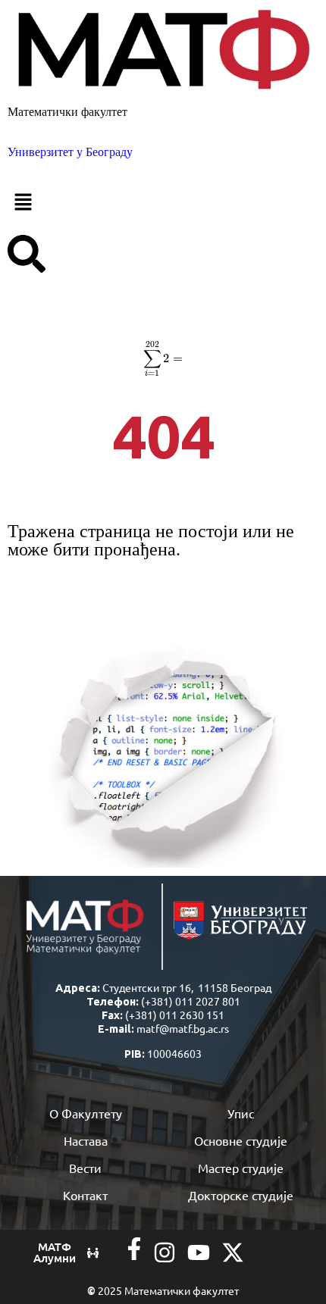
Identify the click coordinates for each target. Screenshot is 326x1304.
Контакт (85, 1194)
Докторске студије (240, 1194)
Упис (240, 1113)
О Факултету (85, 1113)
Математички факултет (67, 111)
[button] (163, 203)
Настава (86, 1140)
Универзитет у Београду (70, 151)
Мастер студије (241, 1167)
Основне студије (240, 1140)
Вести (85, 1167)
